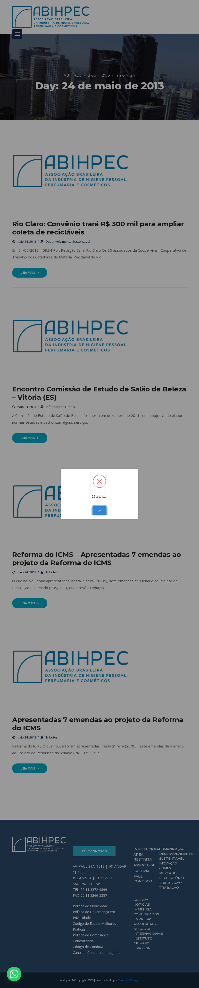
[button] (14, 974)
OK (99, 511)
